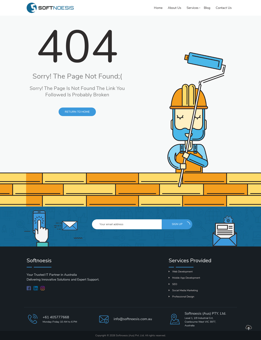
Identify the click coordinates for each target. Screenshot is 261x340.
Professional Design (183, 296)
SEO (174, 284)
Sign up (177, 224)
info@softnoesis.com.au (133, 319)
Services (193, 7)
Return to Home (77, 112)
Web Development (182, 271)
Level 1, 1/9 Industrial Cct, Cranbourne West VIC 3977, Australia (200, 321)
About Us (174, 7)
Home (158, 7)
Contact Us (224, 7)
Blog (207, 7)
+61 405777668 (56, 317)
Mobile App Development (186, 277)
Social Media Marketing (185, 290)
